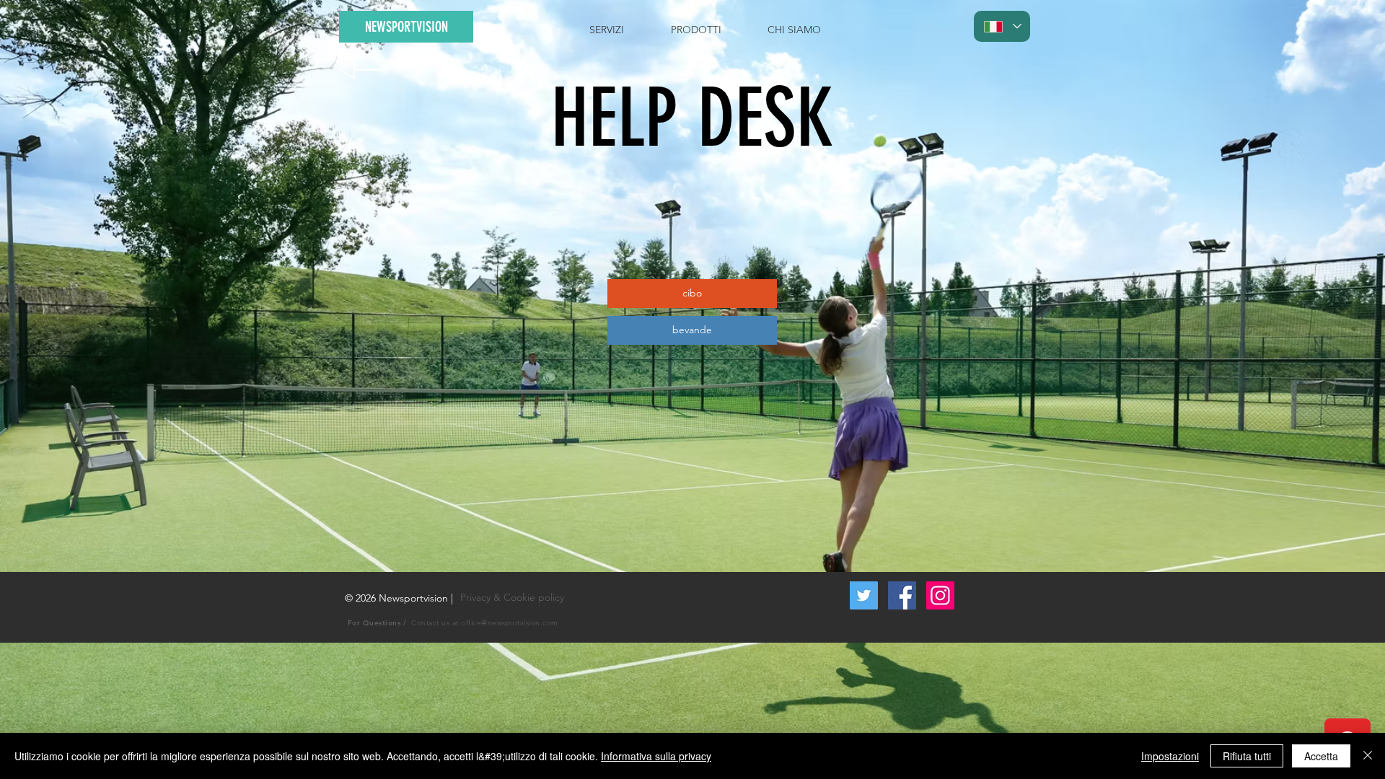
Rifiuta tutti (1247, 756)
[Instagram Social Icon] (940, 595)
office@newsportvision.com (509, 623)
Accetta (1321, 756)
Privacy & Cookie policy (512, 597)
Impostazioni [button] (1170, 756)
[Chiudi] (1367, 755)
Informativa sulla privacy (656, 756)
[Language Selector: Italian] (1002, 26)
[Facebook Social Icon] (902, 595)
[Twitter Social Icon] (864, 595)
